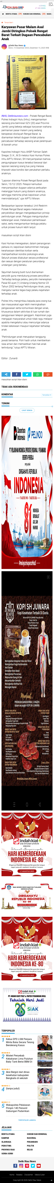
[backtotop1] (51, 1180)
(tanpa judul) (13, 1088)
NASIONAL (31, 1138)
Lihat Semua (27, 410)
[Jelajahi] (50, 4)
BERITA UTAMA (11, 14)
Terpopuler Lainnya (27, 1120)
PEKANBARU (32, 1142)
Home (11, 1175)
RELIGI (30, 1149)
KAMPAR (5, 1138)
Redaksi (19, 1175)
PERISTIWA (6, 1146)
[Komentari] (48, 374)
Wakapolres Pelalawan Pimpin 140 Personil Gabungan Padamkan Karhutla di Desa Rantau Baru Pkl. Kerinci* (19, 1111)
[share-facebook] (16, 374)
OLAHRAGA (6, 1142)
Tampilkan (46, 395)
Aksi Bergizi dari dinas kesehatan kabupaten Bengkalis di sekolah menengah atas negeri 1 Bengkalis (19, 1078)
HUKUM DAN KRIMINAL (32, 14)
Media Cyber (40, 1175)
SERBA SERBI (7, 1153)
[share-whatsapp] (37, 374)
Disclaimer (28, 1175)
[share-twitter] (27, 374)
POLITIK (30, 1146)
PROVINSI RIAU (8, 1149)
